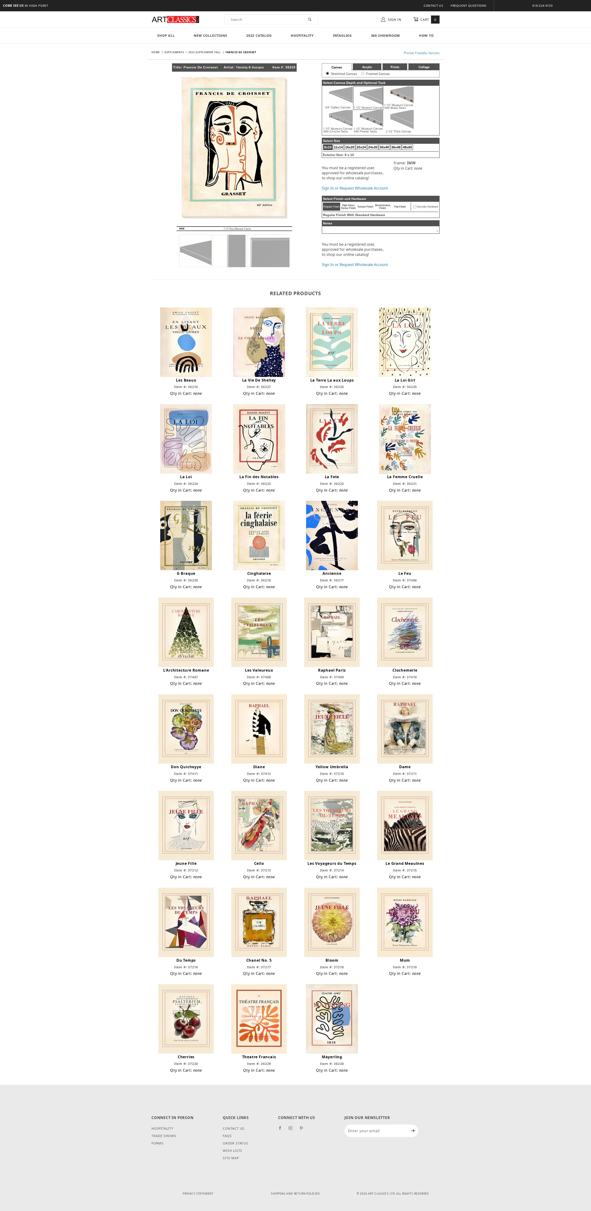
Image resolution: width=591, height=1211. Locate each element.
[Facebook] (282, 1130)
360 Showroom (385, 35)
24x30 (372, 147)
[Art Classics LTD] (175, 19)
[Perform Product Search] (310, 19)
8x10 (328, 147)
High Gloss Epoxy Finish (348, 206)
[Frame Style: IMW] (234, 246)
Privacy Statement (198, 1194)
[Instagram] (292, 1130)
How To (426, 35)
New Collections (210, 35)
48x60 (407, 147)
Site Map (231, 1158)
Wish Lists (232, 1150)
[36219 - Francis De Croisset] (234, 147)
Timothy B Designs (250, 67)
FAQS (227, 1136)
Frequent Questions (468, 5)
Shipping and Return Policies (295, 1194)
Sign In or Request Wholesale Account (355, 188)
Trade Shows (163, 1136)
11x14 (338, 147)
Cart (427, 19)
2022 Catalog (259, 35)
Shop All (166, 35)
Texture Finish (365, 206)
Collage (424, 67)
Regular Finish (331, 206)
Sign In (394, 19)
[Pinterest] (303, 1130)
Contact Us (433, 5)
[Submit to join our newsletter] (412, 1131)
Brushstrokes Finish (382, 206)
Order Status (235, 1143)
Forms (157, 1143)
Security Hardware (427, 206)
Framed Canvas (378, 74)
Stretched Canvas (344, 74)
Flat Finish (400, 206)
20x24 (361, 147)
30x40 (384, 147)
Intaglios (342, 35)
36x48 (396, 147)
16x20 (349, 147)
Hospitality (302, 35)
